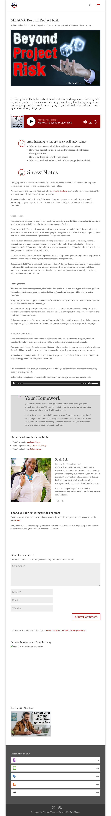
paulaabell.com (33, 442)
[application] (55, 383)
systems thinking (59, 191)
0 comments (85, 25)
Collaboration (35, 449)
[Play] (32, 121)
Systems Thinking (37, 445)
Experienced (42, 25)
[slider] (95, 383)
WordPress (75, 812)
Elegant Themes (50, 812)
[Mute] (89, 383)
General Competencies (59, 25)
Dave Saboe (18, 25)
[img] (95, 121)
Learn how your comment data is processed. (66, 630)
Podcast (74, 25)
